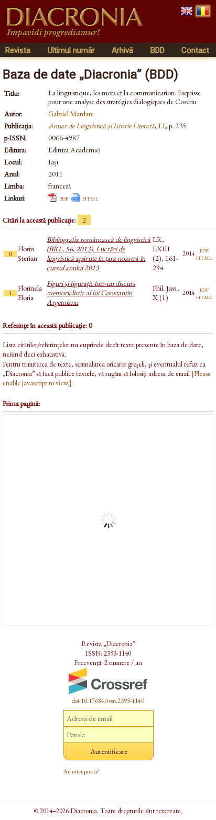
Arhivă (122, 50)
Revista (17, 50)
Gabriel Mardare (71, 113)
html (90, 198)
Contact (195, 50)
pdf (63, 198)
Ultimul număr (71, 50)
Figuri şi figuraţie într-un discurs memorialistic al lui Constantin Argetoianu (91, 293)
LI (161, 125)
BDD (157, 50)
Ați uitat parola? (81, 771)
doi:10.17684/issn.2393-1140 (108, 700)
